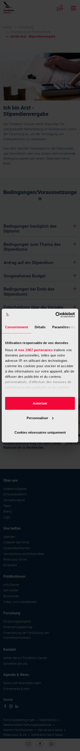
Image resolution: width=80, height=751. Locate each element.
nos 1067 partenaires (35, 350)
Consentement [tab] (16, 327)
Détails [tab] (40, 327)
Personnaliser (37, 418)
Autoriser (40, 403)
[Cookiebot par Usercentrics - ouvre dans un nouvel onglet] (56, 315)
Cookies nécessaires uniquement (40, 432)
